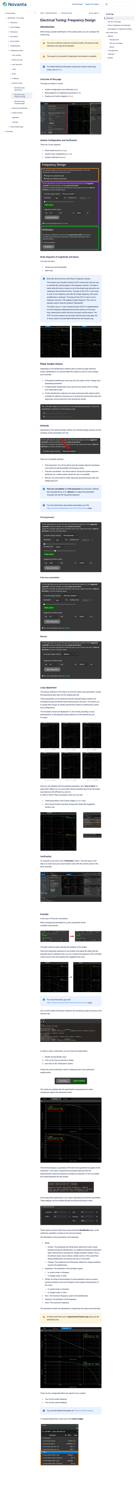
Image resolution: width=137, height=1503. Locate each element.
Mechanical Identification (20, 108)
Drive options (14, 36)
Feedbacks (15, 78)
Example (110, 58)
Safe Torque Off (17, 64)
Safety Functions (17, 113)
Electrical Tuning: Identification (19, 89)
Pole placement (114, 40)
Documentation (10, 13)
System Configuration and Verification (119, 25)
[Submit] (106, 4)
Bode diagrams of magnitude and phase (120, 29)
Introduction (13, 23)
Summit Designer (77, 4)
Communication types (16, 127)
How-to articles (14, 41)
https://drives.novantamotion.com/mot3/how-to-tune (67, 508)
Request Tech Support (92, 4)
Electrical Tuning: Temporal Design (19, 102)
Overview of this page (114, 22)
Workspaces (14, 32)
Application (15, 117)
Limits (14, 69)
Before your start (17, 60)
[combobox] (119, 4)
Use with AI (94, 13)
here (60, 70)
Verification (111, 54)
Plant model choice (112, 32)
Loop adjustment (113, 50)
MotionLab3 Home (51, 13)
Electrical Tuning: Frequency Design (19, 96)
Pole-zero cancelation (116, 43)
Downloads (9, 131)
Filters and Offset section (83, 1411)
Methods (110, 36)
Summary (15, 122)
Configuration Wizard (16, 50)
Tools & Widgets (15, 27)
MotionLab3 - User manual (16, 18)
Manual (111, 47)
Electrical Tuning (17, 83)
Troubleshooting (15, 46)
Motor (14, 74)
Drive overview (16, 55)
